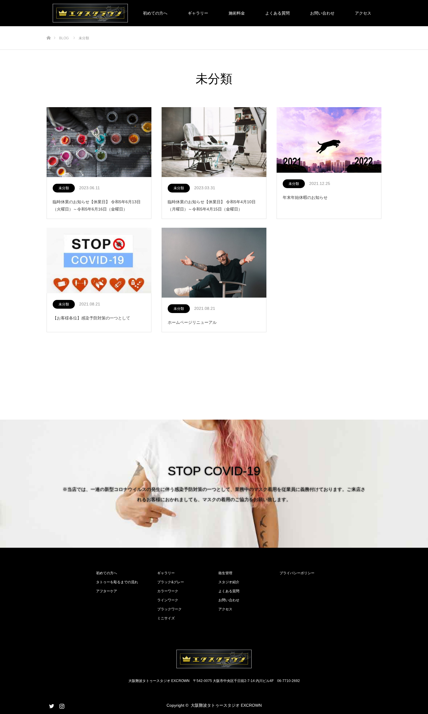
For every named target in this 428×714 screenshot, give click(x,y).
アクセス (363, 13)
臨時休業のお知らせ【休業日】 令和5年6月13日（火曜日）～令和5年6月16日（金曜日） (97, 205)
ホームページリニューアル (192, 322)
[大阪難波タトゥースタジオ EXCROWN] (214, 659)
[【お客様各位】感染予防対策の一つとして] (99, 261)
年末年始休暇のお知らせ (305, 197)
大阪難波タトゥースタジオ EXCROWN (226, 705)
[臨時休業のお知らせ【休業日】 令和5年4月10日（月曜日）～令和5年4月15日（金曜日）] (214, 142)
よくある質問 (277, 13)
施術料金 (237, 13)
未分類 (64, 188)
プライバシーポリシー (297, 573)
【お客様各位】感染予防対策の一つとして (91, 318)
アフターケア (106, 591)
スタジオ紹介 (228, 582)
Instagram (61, 705)
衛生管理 (225, 573)
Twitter (51, 705)
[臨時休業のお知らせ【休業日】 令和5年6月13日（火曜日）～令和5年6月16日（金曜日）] (99, 142)
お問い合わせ (322, 13)
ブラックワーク (169, 609)
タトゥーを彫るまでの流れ (117, 582)
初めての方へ (155, 13)
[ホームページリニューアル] (214, 263)
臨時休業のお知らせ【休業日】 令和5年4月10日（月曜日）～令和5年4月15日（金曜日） (212, 205)
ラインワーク (167, 600)
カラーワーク (167, 591)
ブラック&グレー (170, 582)
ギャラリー (198, 13)
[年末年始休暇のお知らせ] (329, 140)
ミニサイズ (166, 618)
